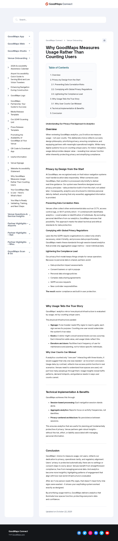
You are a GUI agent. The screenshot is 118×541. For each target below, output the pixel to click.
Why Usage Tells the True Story (65, 99)
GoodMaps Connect (54, 40)
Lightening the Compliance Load (69, 94)
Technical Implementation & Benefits (68, 108)
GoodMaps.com (18, 535)
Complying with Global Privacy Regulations (73, 89)
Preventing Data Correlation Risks (69, 84)
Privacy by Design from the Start (66, 80)
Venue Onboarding (74, 40)
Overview (56, 75)
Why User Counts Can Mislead (68, 104)
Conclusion (57, 113)
